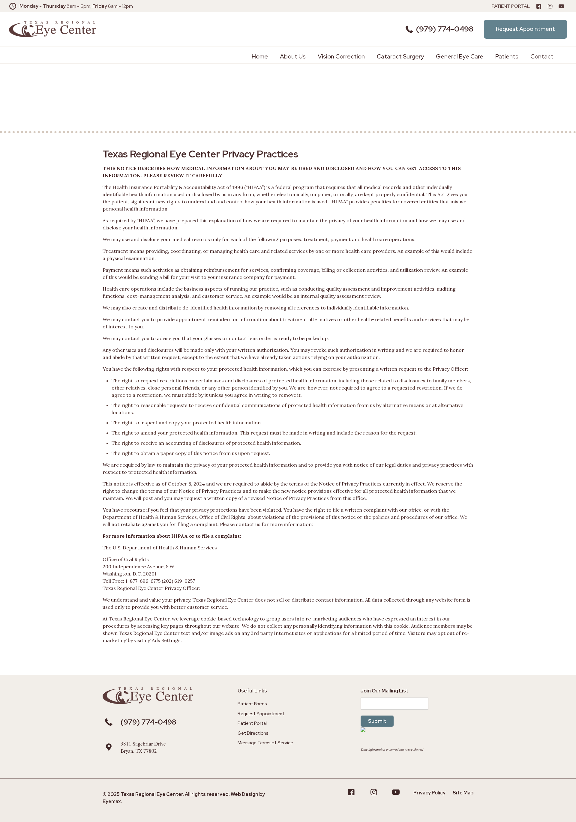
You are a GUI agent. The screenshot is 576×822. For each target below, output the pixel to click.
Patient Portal (252, 723)
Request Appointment (261, 714)
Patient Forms (252, 704)
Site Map (463, 793)
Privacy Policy (429, 793)
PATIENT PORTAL (511, 6)
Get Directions (253, 733)
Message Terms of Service (265, 743)
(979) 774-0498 (444, 29)
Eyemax (112, 801)
